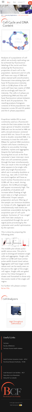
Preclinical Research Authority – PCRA (14, 362)
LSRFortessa (17, 322)
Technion (6, 343)
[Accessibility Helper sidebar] (30, 3)
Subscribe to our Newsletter (11, 375)
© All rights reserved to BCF (16, 402)
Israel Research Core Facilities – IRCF (14, 372)
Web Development (14, 405)
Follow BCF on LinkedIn (10, 378)
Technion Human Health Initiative (12, 348)
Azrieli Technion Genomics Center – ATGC (15, 359)
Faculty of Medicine (9, 346)
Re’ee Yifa (5, 288)
